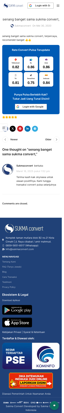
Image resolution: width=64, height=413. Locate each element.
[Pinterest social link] (20, 129)
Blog (4, 271)
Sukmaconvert (23, 25)
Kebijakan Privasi (11, 332)
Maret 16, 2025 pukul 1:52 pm (33, 171)
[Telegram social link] (35, 129)
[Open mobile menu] (58, 6)
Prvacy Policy (8, 287)
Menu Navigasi (10, 256)
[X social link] (13, 129)
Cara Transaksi (9, 277)
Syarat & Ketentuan (34, 332)
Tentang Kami (9, 261)
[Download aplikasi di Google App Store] (17, 322)
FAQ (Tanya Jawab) (11, 266)
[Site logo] (13, 5)
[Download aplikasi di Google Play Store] (17, 310)
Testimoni (6, 282)
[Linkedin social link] (28, 129)
